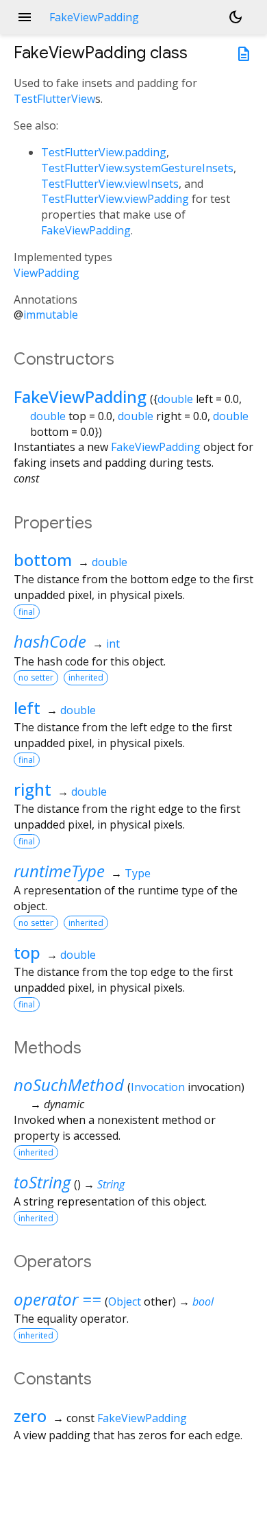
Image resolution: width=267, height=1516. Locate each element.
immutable (50, 314)
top (27, 952)
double (175, 398)
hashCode (50, 641)
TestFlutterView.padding (103, 152)
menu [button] (24, 17)
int (113, 643)
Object (124, 1301)
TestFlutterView (54, 98)
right (32, 789)
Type (138, 873)
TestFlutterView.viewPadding (115, 198)
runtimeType (59, 870)
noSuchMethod (69, 1084)
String (111, 1184)
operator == (57, 1299)
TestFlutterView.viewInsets (110, 183)
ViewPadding (46, 272)
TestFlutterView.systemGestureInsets (137, 167)
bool (203, 1301)
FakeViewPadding (86, 230)
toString (42, 1182)
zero (30, 1415)
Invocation (158, 1087)
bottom (43, 559)
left (27, 707)
